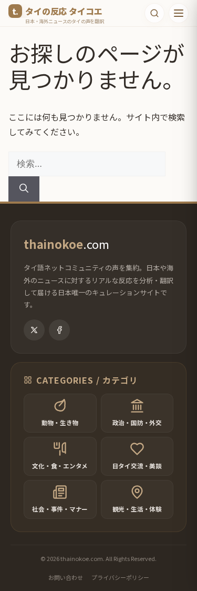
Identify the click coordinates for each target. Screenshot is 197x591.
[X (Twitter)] (34, 329)
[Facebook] (59, 329)
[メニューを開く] (179, 13)
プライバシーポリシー (120, 577)
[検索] (23, 189)
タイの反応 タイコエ (63, 11)
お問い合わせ (65, 577)
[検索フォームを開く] (154, 13)
